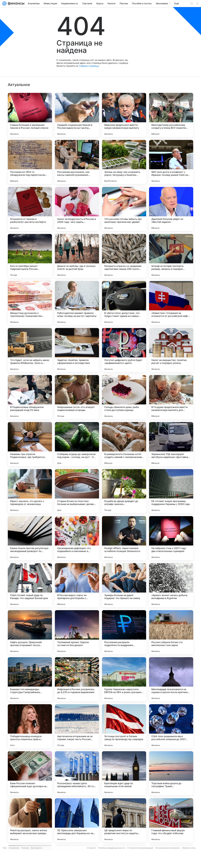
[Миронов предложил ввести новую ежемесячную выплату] (124, 115)
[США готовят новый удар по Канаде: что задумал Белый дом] (30, 585)
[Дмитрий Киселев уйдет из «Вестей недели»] (171, 209)
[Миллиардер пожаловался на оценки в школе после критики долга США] (171, 679)
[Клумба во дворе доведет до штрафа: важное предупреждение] (124, 491)
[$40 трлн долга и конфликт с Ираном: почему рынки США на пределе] (171, 162)
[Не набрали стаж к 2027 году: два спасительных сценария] (171, 538)
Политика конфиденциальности (111, 848)
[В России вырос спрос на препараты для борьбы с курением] (77, 585)
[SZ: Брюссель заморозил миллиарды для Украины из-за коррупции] (77, 820)
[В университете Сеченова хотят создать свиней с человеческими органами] (124, 444)
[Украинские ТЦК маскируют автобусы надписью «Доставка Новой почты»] (171, 444)
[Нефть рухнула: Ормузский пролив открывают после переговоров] (30, 632)
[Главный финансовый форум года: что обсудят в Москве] (171, 820)
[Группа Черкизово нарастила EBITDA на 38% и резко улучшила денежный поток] (124, 679)
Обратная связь (189, 848)
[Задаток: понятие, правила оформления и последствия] (77, 350)
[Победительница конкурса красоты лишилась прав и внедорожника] (30, 726)
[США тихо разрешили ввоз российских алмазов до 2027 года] (171, 726)
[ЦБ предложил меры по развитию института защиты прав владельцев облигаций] (124, 820)
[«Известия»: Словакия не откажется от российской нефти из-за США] (171, 303)
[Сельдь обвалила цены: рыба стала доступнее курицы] (124, 397)
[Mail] (4, 3)
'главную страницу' (89, 66)
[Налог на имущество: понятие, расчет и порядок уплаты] (171, 350)
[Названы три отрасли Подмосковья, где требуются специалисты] (30, 444)
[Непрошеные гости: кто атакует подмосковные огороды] (77, 397)
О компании (14, 848)
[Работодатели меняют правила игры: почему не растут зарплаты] (77, 303)
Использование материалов (167, 848)
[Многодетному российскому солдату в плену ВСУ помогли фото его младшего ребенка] (171, 115)
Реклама (25, 848)
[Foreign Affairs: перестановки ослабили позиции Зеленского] (124, 538)
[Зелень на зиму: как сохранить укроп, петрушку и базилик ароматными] (124, 162)
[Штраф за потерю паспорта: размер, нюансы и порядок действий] (171, 256)
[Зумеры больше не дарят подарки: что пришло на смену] (124, 585)
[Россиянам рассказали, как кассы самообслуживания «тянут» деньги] (77, 162)
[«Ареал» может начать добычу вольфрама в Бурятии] (171, 585)
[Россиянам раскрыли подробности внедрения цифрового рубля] (124, 632)
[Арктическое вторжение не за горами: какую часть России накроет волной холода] (77, 726)
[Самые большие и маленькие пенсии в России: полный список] (30, 115)
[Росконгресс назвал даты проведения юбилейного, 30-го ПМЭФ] (77, 773)
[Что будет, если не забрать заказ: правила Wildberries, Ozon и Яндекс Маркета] (30, 350)
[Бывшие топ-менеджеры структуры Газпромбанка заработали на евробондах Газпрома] (30, 679)
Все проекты (36, 848)
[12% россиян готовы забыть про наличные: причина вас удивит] (124, 209)
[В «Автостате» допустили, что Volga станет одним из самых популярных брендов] (124, 303)
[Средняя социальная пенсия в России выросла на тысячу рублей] (77, 115)
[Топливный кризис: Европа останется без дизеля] (77, 632)
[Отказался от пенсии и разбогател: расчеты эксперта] (30, 209)
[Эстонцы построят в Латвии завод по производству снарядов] (124, 726)
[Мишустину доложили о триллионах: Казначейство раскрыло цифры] (30, 303)
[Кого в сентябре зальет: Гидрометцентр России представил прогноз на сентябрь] (30, 256)
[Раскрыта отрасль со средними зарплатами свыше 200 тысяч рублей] (124, 256)
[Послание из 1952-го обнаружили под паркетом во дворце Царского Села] (30, 162)
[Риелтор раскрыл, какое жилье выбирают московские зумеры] (30, 820)
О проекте (91, 848)
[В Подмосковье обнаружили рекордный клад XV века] (30, 397)
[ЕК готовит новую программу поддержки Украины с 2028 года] (171, 491)
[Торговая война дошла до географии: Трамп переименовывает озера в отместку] (171, 773)
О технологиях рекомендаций (140, 848)
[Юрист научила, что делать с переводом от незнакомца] (30, 491)
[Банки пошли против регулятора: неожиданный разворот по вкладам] (30, 538)
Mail (4, 848)
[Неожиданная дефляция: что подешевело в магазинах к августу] (77, 538)
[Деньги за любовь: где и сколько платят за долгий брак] (77, 256)
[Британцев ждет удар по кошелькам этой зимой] (124, 773)
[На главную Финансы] (15, 3)
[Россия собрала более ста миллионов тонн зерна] (171, 632)
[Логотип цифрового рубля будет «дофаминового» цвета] (124, 350)
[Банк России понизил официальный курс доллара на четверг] (30, 773)
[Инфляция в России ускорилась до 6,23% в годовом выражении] (77, 679)
